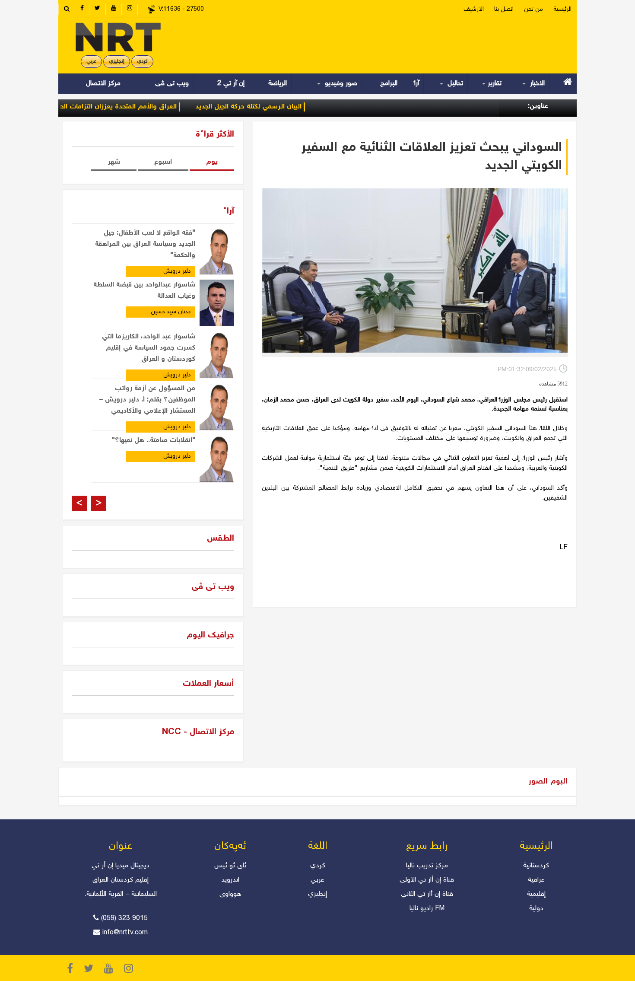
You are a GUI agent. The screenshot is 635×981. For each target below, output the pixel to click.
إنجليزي (116, 61)
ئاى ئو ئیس (230, 866)
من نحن (533, 9)
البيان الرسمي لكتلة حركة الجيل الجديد (271, 107)
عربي (91, 61)
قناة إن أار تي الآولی (427, 880)
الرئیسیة (562, 9)
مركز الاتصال (103, 84)
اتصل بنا (504, 9)
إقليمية (536, 894)
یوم (212, 162)
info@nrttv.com (125, 933)
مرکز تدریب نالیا (427, 866)
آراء (416, 84)
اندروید (230, 880)
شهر (114, 162)
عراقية (536, 880)
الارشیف (474, 9)
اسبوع (163, 162)
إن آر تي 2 (230, 84)
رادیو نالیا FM (427, 909)
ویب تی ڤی (171, 84)
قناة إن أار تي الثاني (427, 894)
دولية (536, 909)
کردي (142, 61)
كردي (317, 866)
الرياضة (277, 84)
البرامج (388, 84)
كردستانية (536, 866)
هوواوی (230, 894)
